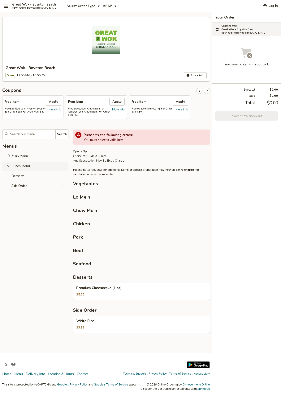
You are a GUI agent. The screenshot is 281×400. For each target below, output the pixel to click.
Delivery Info (35, 374)
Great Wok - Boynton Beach (34, 4)
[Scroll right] (207, 91)
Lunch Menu (20, 166)
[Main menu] (6, 6)
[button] (141, 291)
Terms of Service (180, 374)
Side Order (37, 186)
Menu (18, 374)
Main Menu (19, 156)
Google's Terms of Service (111, 384)
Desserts (37, 176)
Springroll (203, 389)
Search (62, 134)
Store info (197, 75)
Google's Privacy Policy (72, 384)
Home (6, 374)
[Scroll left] (199, 91)
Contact (82, 374)
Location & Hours (61, 374)
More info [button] (55, 109)
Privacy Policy (158, 374)
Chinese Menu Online (196, 384)
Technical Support (134, 374)
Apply (53, 102)
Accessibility (202, 374)
